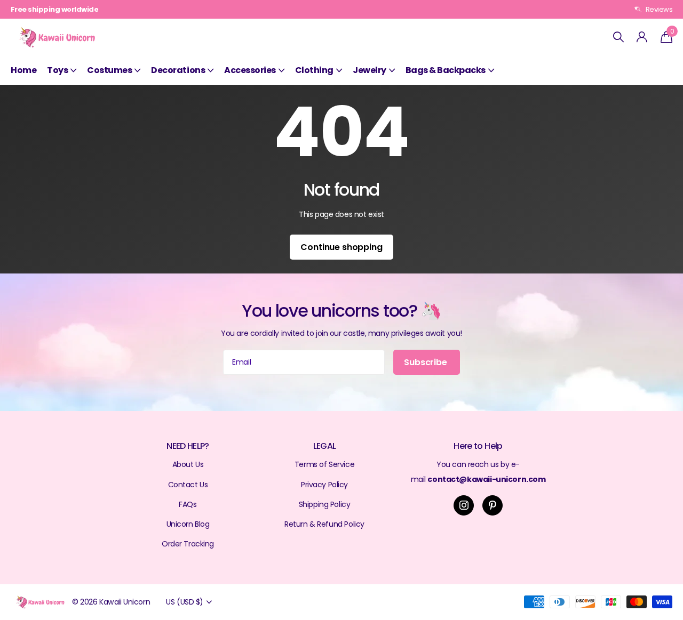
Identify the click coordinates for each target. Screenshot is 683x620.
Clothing (314, 70)
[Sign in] (642, 37)
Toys (57, 70)
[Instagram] (464, 505)
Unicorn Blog (188, 524)
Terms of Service (324, 464)
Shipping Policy (325, 504)
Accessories (250, 70)
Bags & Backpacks (446, 70)
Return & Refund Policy (324, 524)
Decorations (178, 70)
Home (23, 70)
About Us (188, 464)
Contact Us (188, 484)
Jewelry (369, 70)
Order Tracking (188, 543)
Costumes (109, 70)
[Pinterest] (492, 505)
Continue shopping (341, 247)
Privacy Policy (324, 484)
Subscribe (426, 362)
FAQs (187, 504)
